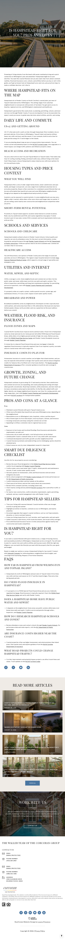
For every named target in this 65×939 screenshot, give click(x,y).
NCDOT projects (16, 395)
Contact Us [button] (32, 825)
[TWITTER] (39, 912)
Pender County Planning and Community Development (40, 393)
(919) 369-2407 (11, 860)
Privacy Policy (40, 931)
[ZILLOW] (44, 912)
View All (32, 783)
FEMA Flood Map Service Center (22, 338)
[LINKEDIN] (30, 912)
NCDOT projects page (40, 144)
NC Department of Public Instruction (21, 479)
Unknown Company (13, 553)
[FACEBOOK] (21, 912)
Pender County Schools (36, 241)
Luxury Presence (44, 922)
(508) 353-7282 (11, 873)
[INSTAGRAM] (25, 912)
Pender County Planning (17, 340)
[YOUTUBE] (34, 912)
